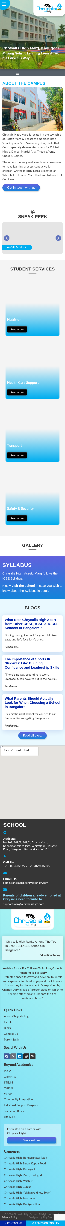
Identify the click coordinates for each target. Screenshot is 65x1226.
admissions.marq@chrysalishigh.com (25, 883)
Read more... (12, 647)
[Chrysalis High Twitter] (13, 1056)
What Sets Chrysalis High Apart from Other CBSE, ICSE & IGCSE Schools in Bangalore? (32, 624)
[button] (17, 72)
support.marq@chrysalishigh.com (23, 904)
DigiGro (47, 1217)
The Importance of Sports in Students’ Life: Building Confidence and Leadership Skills (32, 663)
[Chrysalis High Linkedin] (20, 1056)
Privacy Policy (9, 1217)
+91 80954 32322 (14, 866)
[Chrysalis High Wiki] (32, 1056)
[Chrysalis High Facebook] (7, 1056)
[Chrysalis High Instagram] (26, 1056)
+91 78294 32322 (39, 866)
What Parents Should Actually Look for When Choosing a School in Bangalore (32, 703)
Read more (17, 329)
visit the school (23, 586)
